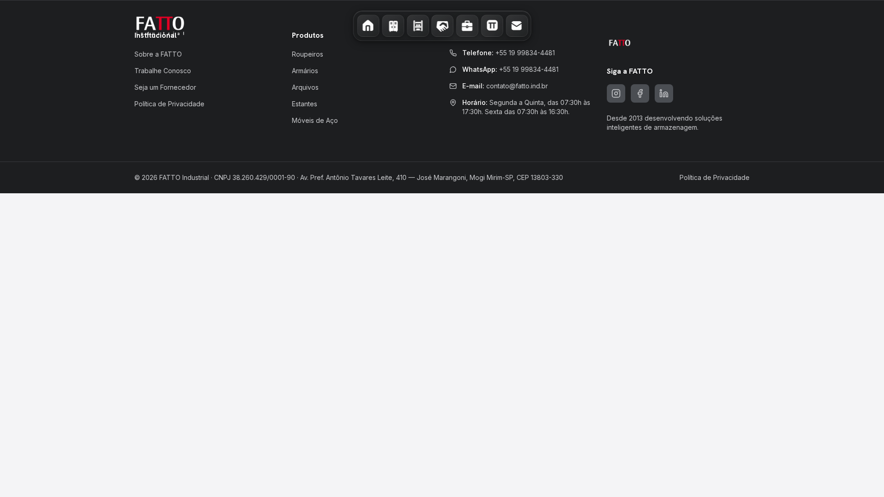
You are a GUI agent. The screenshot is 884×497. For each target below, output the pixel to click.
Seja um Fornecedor (165, 87)
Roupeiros (307, 54)
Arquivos (305, 87)
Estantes (304, 104)
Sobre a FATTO (158, 54)
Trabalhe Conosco (162, 71)
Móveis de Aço (315, 120)
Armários (305, 71)
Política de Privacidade (169, 104)
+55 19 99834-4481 (525, 53)
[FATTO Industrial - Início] (160, 26)
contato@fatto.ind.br (517, 86)
